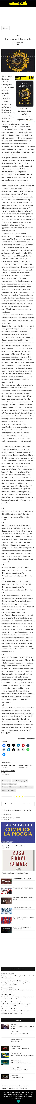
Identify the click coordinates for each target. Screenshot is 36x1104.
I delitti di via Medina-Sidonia (19, 1070)
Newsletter (23, 1088)
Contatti (4, 1088)
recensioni (5, 790)
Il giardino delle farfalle (24, 765)
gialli (25, 781)
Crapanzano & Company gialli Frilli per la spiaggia (15, 981)
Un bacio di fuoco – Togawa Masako (23, 888)
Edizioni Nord (6, 781)
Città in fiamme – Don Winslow (10, 1009)
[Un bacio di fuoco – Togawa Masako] (6, 891)
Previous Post (9, 804)
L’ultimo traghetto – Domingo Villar (22, 1063)
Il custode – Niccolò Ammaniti (20, 1048)
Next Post (26, 804)
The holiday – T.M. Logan (8, 995)
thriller (13, 790)
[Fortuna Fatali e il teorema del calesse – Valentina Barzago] (6, 920)
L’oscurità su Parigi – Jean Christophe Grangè (23, 898)
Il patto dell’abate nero (17, 1077)
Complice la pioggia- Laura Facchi (13, 846)
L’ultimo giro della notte (7, 973)
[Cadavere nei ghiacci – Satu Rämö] (6, 911)
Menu (6, 28)
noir (31, 787)
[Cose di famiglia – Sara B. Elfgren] (6, 881)
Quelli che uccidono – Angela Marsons (22, 1055)
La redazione (13, 1086)
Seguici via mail (13, 1088)
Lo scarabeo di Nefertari (8, 988)
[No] (34, 1097)
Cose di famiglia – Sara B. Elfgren (22, 878)
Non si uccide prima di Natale (19, 1034)
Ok (18, 1101)
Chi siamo (5, 1086)
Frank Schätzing (17, 781)
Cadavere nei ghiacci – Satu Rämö (22, 907)
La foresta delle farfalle (8, 765)
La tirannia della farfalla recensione (12, 787)
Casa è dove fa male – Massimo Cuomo (15, 873)
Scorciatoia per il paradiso (10, 818)
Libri (18, 35)
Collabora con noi (24, 1086)
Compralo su (20, 119)
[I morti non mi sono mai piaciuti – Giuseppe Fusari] (6, 930)
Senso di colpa (15, 1041)
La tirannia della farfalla (9, 784)
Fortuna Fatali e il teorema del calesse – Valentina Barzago (23, 918)
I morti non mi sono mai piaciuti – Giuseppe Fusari (22, 927)
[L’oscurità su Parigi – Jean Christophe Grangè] (6, 900)
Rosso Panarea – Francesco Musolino (11, 1002)
